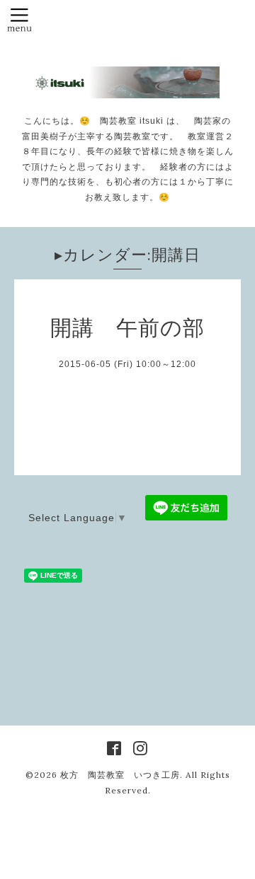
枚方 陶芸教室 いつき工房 (120, 774)
